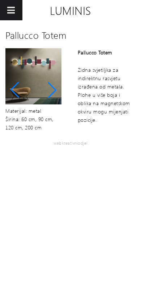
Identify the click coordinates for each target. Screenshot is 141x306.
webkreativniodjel (70, 143)
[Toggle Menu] (11, 10)
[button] (15, 90)
